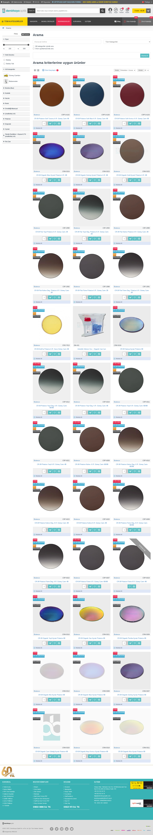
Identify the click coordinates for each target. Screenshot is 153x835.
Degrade (8, 124)
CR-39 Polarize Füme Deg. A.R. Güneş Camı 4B (51, 581)
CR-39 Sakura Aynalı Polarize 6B (131, 349)
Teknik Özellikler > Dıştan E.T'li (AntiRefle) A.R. (15, 135)
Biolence (37, 115)
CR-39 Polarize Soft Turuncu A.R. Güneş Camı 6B (51, 118)
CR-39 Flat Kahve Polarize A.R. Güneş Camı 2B (131, 232)
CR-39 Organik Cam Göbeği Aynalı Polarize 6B (51, 751)
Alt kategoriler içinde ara (44, 46)
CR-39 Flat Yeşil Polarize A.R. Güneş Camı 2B (52, 232)
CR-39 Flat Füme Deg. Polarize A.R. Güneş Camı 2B (132, 291)
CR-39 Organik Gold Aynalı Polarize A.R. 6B (131, 175)
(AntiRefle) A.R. (10, 114)
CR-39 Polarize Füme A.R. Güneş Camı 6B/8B (92, 581)
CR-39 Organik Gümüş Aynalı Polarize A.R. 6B (92, 175)
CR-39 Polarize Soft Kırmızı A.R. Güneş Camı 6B (132, 118)
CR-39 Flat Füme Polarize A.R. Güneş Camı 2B (91, 290)
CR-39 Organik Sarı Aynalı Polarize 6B (91, 638)
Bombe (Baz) (9, 88)
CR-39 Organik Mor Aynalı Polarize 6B (51, 695)
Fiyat (6, 39)
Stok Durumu (9, 55)
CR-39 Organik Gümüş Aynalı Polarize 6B (131, 695)
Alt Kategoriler (10, 69)
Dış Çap (8, 141)
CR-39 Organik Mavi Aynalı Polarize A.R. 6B (51, 175)
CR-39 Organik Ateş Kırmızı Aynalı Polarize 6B (91, 751)
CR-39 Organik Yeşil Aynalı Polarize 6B (51, 638)
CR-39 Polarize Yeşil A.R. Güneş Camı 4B (51, 464)
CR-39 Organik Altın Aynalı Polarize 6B (131, 751)
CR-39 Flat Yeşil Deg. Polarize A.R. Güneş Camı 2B (92, 233)
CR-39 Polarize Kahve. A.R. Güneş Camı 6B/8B (91, 464)
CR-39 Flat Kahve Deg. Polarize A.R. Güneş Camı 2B (51, 291)
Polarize (8, 119)
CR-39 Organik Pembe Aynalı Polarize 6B (131, 638)
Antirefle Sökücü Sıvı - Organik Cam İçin (92, 349)
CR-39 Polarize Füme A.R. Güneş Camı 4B (132, 581)
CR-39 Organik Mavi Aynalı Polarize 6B (91, 695)
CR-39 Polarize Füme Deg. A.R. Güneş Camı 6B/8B (131, 524)
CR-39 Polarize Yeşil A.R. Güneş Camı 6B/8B (132, 406)
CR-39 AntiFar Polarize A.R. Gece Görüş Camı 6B (51, 349)
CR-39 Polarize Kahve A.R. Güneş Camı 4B (91, 523)
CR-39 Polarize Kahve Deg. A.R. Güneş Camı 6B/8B (132, 465)
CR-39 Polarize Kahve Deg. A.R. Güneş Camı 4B (52, 523)
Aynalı (7, 129)
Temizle (26, 34)
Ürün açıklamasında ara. (44, 49)
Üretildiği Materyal (11, 108)
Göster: (140, 70)
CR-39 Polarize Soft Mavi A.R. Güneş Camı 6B (91, 118)
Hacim (7, 98)
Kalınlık (7, 93)
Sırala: (117, 70)
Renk (7, 103)
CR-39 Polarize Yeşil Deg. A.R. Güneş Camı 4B (91, 406)
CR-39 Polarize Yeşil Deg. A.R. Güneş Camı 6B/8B (51, 407)
